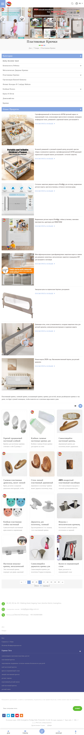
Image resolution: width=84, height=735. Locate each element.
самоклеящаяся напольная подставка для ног (15, 656)
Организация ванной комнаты (14, 79)
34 (55, 582)
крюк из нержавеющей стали (11, 671)
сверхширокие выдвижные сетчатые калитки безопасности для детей (23, 663)
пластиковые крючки (11, 75)
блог (3, 638)
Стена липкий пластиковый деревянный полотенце (42, 481)
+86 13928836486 (36, 615)
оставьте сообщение (42, 731)
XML (75, 720)
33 (51, 582)
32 (47, 582)
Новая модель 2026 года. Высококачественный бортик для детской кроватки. (57, 360)
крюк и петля (8, 93)
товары (4, 631)
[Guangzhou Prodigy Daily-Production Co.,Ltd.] (8, 4)
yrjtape (49, 725)
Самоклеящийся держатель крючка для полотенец (40, 565)
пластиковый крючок (8, 660)
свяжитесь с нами (7, 642)
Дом (30, 48)
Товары (36, 48)
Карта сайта (68, 720)
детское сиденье (7, 678)
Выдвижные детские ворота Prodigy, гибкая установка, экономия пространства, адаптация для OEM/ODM (56, 220)
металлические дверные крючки (15, 70)
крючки (6, 103)
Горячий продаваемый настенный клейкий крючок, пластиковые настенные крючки (12, 439)
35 (59, 582)
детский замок (6, 689)
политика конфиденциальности (11, 645)
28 (33, 582)
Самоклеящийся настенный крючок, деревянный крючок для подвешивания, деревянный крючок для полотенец (69, 439)
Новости (4, 634)
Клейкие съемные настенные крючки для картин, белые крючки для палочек (41, 439)
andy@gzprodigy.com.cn (30, 609)
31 (44, 582)
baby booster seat (11, 61)
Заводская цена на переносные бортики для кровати (52, 289)
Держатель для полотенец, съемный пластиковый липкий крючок (40, 523)
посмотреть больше (44, 123)
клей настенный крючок (9, 667)
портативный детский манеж (11, 682)
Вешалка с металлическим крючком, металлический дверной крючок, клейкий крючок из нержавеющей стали (69, 523)
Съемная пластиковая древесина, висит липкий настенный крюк (14, 481)
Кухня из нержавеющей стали (69, 565)
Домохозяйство (8, 98)
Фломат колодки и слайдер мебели (17, 84)
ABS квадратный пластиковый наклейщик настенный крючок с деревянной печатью (69, 481)
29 (36, 582)
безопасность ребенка (11, 65)
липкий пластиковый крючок (10, 674)
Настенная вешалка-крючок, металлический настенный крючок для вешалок (13, 565)
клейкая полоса (9, 89)
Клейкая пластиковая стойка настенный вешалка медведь (12, 523)
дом (3, 627)
